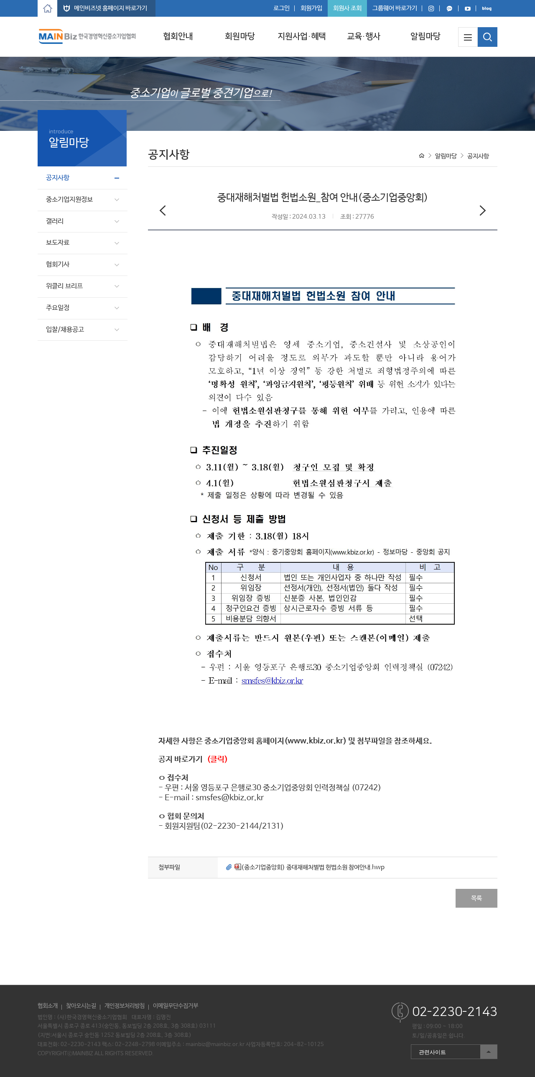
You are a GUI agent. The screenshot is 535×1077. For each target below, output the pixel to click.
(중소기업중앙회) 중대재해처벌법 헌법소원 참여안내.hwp (313, 867)
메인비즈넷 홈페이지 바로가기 (110, 8)
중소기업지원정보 (69, 200)
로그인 (281, 8)
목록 (476, 898)
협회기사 (57, 264)
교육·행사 (363, 36)
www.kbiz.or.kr (315, 741)
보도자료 (57, 243)
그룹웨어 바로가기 (394, 8)
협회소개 (48, 1006)
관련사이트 (428, 1050)
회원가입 (311, 8)
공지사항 (57, 178)
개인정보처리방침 (124, 1006)
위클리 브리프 (64, 286)
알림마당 (425, 36)
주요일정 (57, 308)
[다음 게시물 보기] (482, 212)
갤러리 (55, 221)
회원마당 (240, 36)
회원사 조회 (347, 8)
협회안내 (178, 36)
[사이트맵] (468, 37)
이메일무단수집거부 (175, 1006)
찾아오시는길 (81, 1006)
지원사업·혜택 (302, 36)
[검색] (487, 37)
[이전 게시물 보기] (162, 212)
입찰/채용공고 (65, 330)
